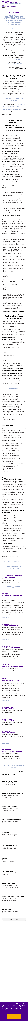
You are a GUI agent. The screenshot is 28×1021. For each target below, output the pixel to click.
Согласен (14, 1016)
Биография (5, 617)
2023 (13, 64)
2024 (9, 64)
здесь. (18, 59)
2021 (20, 64)
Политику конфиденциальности (14, 1009)
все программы (14, 919)
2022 (17, 64)
